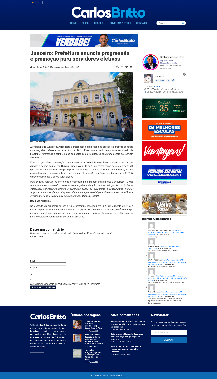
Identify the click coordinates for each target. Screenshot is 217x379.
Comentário (36, 237)
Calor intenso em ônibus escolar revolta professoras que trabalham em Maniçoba (166, 232)
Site (32, 274)
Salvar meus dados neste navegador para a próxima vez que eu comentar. (65, 284)
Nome (33, 261)
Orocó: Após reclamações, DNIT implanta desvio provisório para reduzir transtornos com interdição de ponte (167, 262)
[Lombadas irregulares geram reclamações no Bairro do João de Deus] (77, 353)
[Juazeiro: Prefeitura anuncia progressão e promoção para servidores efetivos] (122, 67)
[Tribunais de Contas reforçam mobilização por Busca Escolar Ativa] (77, 324)
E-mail (33, 268)
